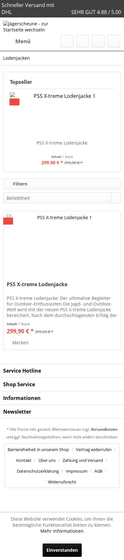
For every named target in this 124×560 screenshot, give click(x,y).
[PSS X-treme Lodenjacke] (62, 114)
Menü (23, 41)
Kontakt (23, 460)
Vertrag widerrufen (94, 449)
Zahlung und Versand (83, 460)
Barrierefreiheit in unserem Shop (38, 449)
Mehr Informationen (62, 531)
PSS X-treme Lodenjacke (62, 143)
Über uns (47, 460)
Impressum (76, 471)
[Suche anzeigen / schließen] (67, 41)
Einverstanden (62, 550)
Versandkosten (104, 429)
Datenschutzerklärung (38, 471)
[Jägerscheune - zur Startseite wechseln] (32, 26)
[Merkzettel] (82, 41)
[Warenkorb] (113, 41)
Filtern (19, 184)
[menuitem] (17, 41)
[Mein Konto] (98, 41)
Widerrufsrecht (62, 482)
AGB (98, 471)
